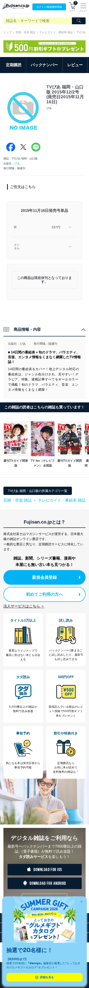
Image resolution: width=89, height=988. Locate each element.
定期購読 (13, 65)
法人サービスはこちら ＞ (23, 606)
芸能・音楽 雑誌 (25, 32)
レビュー (75, 65)
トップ (7, 32)
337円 (56, 227)
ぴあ (17, 163)
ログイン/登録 (49, 6)
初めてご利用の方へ (44, 594)
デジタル (16, 247)
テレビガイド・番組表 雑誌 (56, 32)
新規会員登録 (44, 577)
